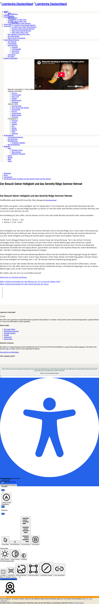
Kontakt (6, 335)
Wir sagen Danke (9, 329)
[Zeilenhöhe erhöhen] (3, 506)
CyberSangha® (16, 49)
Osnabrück (15, 134)
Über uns (14, 93)
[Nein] (9, 601)
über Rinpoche (12, 42)
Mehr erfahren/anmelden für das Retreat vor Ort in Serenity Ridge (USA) (30, 281)
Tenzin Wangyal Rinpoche (11, 40)
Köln (13, 126)
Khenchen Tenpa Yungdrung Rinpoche (23, 29)
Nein (90, 599)
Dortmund (15, 121)
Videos (10, 161)
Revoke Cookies (78, 603)
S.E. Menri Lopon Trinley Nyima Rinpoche (24, 27)
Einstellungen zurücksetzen (8, 579)
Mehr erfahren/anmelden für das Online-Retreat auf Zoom (24, 284)
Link (7, 349)
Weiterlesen (4, 601)
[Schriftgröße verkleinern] (3, 490)
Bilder (9, 159)
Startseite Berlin (16, 106)
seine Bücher (12, 55)
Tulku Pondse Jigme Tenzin (20, 32)
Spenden (14, 98)
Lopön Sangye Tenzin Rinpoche (21, 23)
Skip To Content (5, 577)
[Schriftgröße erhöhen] (3, 483)
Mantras (10, 157)
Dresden (14, 122)
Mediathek (7, 146)
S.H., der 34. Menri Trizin (19, 21)
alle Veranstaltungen (14, 145)
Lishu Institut (15, 51)
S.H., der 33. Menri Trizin (19, 20)
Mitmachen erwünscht (11, 331)
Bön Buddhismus (13, 14)
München (14, 130)
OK (87, 599)
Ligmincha (11, 16)
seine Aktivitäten (13, 45)
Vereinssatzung (16, 95)
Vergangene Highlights (18, 143)
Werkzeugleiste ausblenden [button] (8, 485)
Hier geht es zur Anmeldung (9, 352)
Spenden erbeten (9, 333)
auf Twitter (11, 56)
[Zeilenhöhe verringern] (3, 514)
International (51, 200)
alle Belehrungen (13, 141)
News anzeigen (16, 152)
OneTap (13, 482)
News (9, 148)
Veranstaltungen (9, 135)
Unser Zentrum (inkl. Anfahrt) (20, 108)
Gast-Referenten (13, 139)
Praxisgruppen (16, 110)
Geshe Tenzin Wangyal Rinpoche (21, 31)
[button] (1, 377)
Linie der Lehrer (12, 18)
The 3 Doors (15, 53)
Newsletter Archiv (17, 150)
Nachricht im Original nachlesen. (13, 277)
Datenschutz (8, 24)
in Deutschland (12, 44)
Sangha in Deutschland (10, 58)
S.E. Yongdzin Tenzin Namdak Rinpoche (23, 25)
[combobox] (49, 372)
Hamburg (14, 124)
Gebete (10, 156)
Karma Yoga (15, 97)
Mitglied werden (16, 100)
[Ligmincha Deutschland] (16, 4)
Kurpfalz (14, 128)
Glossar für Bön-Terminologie (16, 38)
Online (13, 132)
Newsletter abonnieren (18, 154)
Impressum (7, 26)
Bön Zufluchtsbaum (13, 36)
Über (5, 12)
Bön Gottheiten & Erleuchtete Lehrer (19, 34)
